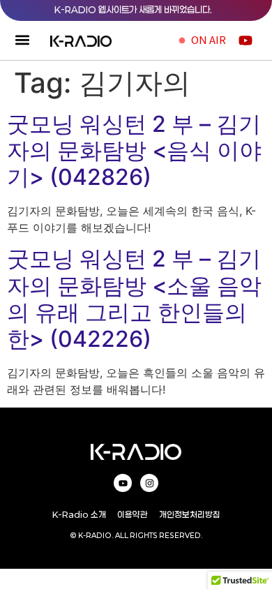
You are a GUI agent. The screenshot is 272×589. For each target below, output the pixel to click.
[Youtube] (123, 483)
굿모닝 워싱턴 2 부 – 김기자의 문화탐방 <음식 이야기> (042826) (134, 150)
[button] (21, 40)
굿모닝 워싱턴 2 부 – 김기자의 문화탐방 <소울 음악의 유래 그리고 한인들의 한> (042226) (134, 298)
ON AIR (208, 39)
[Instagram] (149, 483)
